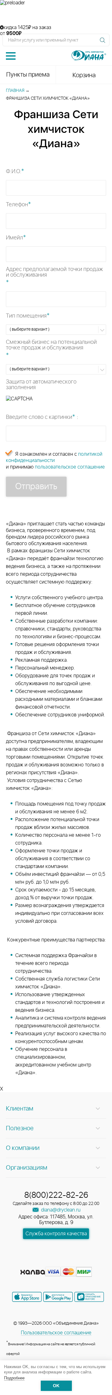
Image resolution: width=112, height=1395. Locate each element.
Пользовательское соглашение (56, 1332)
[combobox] (56, 329)
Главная (15, 90)
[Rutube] (56, 1262)
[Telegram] (67, 1262)
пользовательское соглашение (70, 466)
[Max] (78, 1262)
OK (56, 1385)
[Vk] (34, 1262)
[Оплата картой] (32, 1272)
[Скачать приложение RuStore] (89, 1297)
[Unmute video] (56, 15)
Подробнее (14, 1378)
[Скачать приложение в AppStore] (27, 1297)
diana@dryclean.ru (60, 1209)
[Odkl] (45, 1262)
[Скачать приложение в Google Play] (58, 1297)
